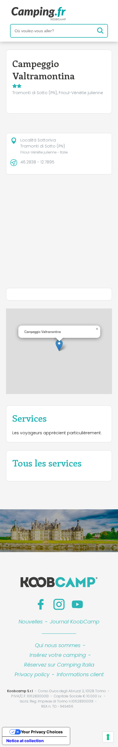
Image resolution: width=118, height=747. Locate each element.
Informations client (80, 674)
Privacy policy (32, 674)
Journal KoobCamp (74, 621)
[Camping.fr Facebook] (40, 604)
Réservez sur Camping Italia (59, 664)
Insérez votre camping (58, 655)
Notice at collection (25, 740)
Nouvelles (31, 621)
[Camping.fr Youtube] (77, 604)
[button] (59, 345)
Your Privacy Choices (42, 731)
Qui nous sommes (57, 645)
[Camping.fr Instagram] (59, 604)
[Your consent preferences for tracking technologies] (108, 737)
